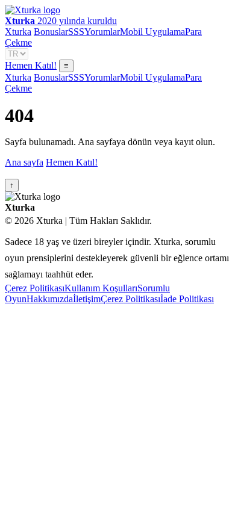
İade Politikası (187, 299)
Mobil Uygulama (152, 31)
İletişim (87, 299)
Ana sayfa (24, 162)
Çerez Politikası (34, 288)
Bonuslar (51, 31)
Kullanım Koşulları (100, 288)
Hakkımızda (50, 299)
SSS (76, 31)
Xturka (18, 31)
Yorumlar (102, 31)
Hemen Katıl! (31, 65)
